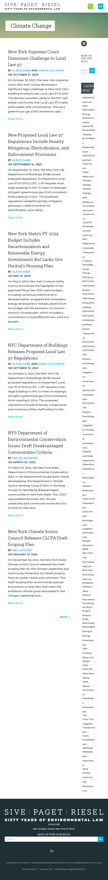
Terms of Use (45, 869)
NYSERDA (87, 583)
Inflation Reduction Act (88, 490)
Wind (85, 769)
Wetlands (87, 748)
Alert (85, 106)
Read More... (16, 118)
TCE (84, 715)
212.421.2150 (54, 824)
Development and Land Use (88, 231)
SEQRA (86, 661)
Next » (65, 617)
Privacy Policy (29, 869)
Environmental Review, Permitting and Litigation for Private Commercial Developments (88, 425)
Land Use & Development (88, 503)
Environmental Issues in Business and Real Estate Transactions (88, 324)
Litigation (87, 529)
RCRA (85, 619)
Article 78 (87, 126)
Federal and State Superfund (88, 456)
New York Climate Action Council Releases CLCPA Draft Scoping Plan (38, 538)
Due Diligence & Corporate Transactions (88, 248)
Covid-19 (87, 222)
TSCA (85, 736)
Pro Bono (87, 607)
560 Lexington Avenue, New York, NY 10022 (54, 829)
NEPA (85, 549)
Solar (85, 665)
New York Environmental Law (88, 574)
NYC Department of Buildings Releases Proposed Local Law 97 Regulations (38, 351)
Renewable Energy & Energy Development (88, 636)
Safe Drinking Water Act (88, 653)
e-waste (87, 261)
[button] (84, 43)
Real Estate (88, 623)
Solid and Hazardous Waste (88, 673)
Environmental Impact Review (88, 285)
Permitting (88, 603)
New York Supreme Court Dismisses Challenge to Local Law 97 (37, 58)
